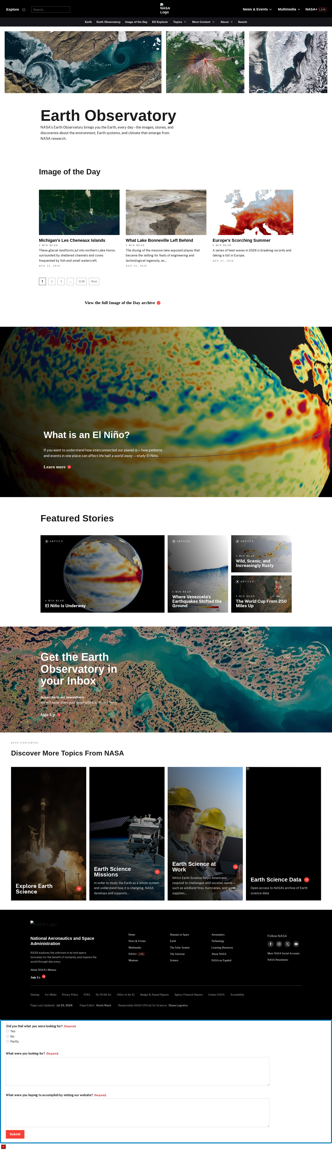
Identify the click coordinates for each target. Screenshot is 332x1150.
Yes (12, 1031)
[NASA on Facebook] (270, 944)
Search (242, 21)
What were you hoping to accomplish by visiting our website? (56, 1095)
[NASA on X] (288, 944)
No (12, 1036)
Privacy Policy (108, 702)
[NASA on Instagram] (279, 944)
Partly (14, 1041)
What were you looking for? (32, 1053)
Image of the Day (136, 21)
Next (94, 281)
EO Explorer (160, 21)
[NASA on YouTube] (296, 944)
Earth (88, 21)
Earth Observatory (109, 21)
